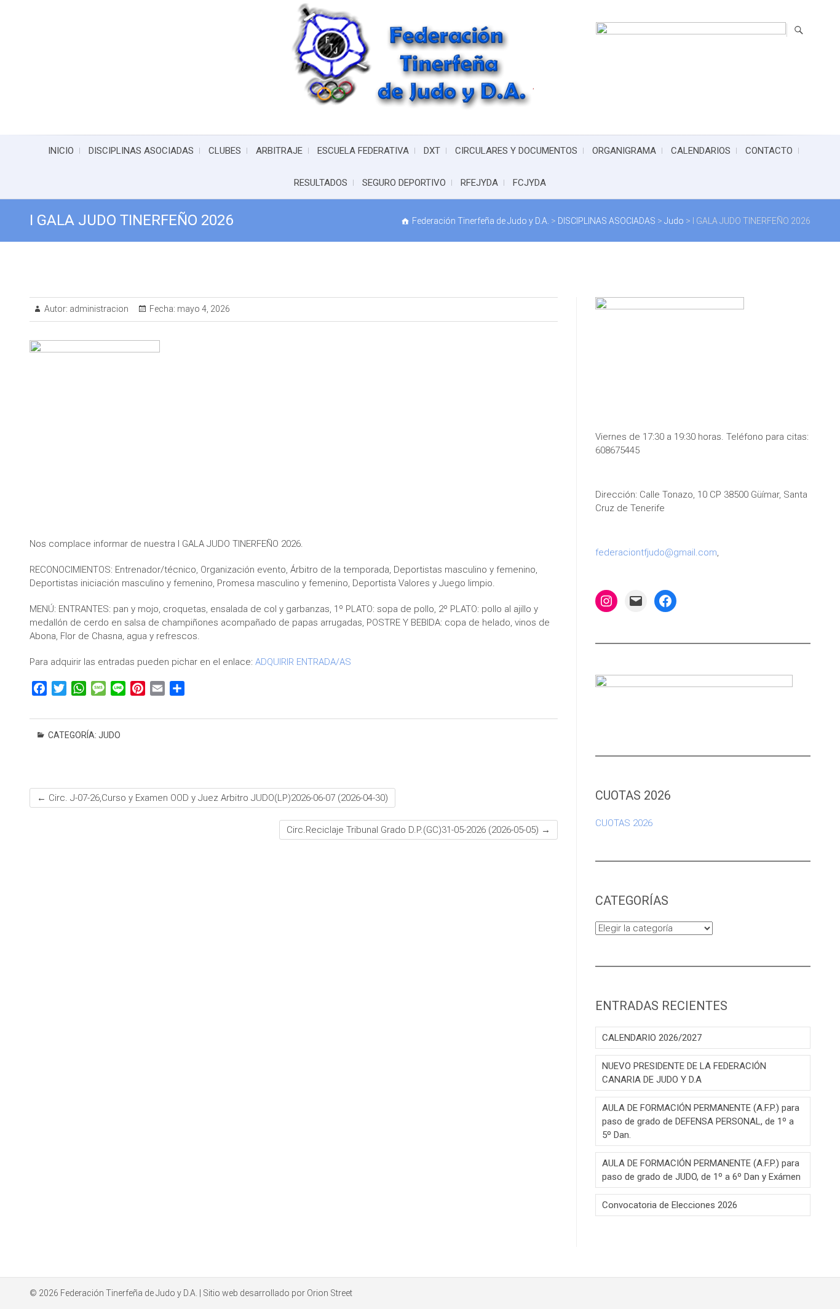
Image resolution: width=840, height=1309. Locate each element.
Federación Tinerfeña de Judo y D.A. (128, 1293)
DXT (432, 150)
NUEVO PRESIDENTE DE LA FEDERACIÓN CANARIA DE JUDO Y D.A (684, 1072)
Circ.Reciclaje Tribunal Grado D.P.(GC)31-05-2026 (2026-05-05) (418, 829)
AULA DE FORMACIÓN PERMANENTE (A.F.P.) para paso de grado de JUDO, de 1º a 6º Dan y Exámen (701, 1170)
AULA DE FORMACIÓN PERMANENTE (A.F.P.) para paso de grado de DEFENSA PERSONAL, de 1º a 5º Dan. (700, 1121)
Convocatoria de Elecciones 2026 (669, 1205)
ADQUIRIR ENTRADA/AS (303, 661)
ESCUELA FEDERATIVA (363, 150)
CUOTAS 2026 (623, 823)
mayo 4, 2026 (202, 309)
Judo (109, 735)
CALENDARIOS (701, 150)
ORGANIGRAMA (624, 150)
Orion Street (329, 1293)
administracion (98, 309)
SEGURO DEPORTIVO (404, 182)
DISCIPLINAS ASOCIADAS (141, 150)
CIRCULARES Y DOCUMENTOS (516, 150)
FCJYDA (529, 182)
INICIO (61, 150)
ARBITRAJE (279, 150)
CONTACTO (769, 150)
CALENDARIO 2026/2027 (652, 1037)
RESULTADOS (320, 182)
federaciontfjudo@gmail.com (656, 552)
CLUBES (224, 150)
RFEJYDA (479, 182)
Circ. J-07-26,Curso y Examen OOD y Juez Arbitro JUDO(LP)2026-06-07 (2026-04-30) (212, 797)
